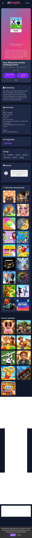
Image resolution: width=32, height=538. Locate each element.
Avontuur (8, 143)
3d (4, 155)
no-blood (15, 157)
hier (25, 532)
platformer (25, 155)
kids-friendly (7, 157)
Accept (13, 535)
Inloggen (27, 3)
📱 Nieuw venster (9, 74)
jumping (18, 155)
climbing (21, 157)
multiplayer (10, 155)
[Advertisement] (16, 412)
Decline (19, 535)
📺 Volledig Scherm (22, 75)
